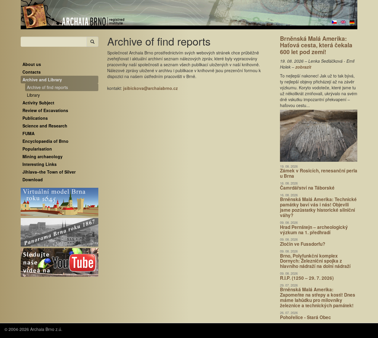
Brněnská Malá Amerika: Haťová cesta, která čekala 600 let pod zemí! (316, 45)
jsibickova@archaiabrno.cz (150, 88)
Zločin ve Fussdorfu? (302, 244)
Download (32, 179)
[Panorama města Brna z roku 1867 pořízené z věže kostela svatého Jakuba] (59, 232)
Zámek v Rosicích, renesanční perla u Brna (318, 173)
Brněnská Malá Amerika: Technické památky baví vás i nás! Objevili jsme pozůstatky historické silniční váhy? (318, 207)
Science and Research (44, 126)
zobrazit (303, 67)
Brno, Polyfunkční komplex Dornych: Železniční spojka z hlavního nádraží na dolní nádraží (315, 261)
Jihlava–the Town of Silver (49, 172)
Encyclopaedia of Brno (45, 141)
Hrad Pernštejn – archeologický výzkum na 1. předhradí (314, 230)
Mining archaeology (42, 156)
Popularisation (37, 149)
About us (31, 64)
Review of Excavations (45, 110)
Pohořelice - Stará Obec (305, 317)
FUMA (28, 133)
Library (33, 95)
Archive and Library (42, 80)
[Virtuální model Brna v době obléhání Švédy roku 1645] (59, 202)
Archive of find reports (47, 87)
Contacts (31, 72)
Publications (35, 118)
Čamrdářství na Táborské (307, 188)
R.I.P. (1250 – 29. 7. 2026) (307, 278)
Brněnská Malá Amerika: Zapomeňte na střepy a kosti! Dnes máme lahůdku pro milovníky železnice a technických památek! (317, 297)
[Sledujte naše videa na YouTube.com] (59, 263)
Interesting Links (39, 164)
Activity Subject (38, 103)
